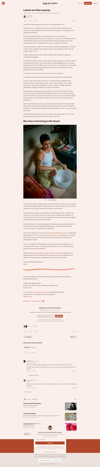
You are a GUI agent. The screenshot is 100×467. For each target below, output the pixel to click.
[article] (50, 406)
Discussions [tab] (34, 399)
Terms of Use (57, 446)
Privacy (51, 456)
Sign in (95, 3)
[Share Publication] (82, 3)
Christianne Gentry (29, 228)
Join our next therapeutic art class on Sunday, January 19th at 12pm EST (41, 415)
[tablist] (29, 347)
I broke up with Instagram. (32, 403)
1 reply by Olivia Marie (33, 375)
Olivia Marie (29, 15)
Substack (43, 464)
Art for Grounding (29, 413)
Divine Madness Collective (60, 233)
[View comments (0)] (38, 419)
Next (72, 337)
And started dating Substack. (30, 405)
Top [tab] (25, 399)
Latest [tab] (28, 399)
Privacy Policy (61, 447)
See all (26, 434)
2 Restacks (34, 326)
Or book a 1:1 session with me (33, 301)
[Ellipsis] (76, 361)
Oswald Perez (30, 361)
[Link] (21, 121)
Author (28, 382)
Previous (29, 337)
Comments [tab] (26, 347)
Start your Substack (46, 460)
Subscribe (88, 3)
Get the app (57, 460)
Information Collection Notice (49, 447)
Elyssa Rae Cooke (52, 199)
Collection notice (62, 456)
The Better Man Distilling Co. (49, 235)
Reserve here (27, 288)
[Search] (78, 3)
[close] (64, 426)
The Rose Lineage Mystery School (48, 253)
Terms (55, 456)
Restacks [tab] (33, 347)
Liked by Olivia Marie (32, 362)
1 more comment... (27, 392)
